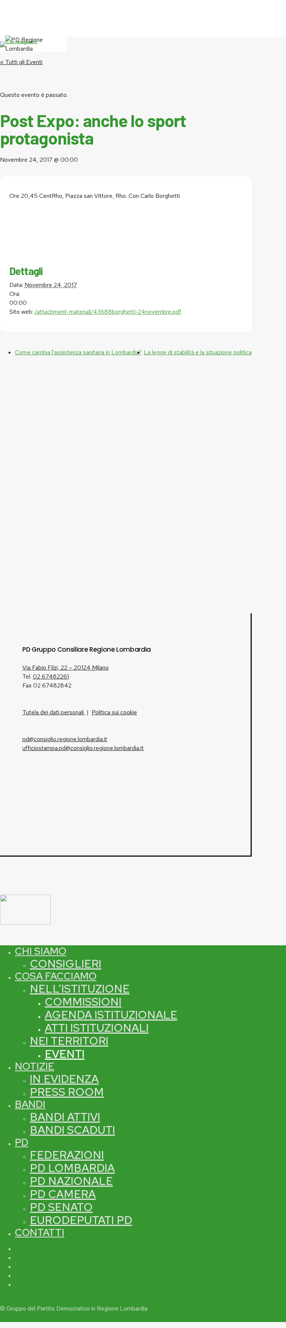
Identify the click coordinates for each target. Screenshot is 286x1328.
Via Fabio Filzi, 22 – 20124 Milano (65, 667)
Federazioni (67, 1154)
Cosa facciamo (55, 976)
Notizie (34, 1066)
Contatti (39, 1232)
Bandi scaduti (72, 1129)
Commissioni (83, 1001)
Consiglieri (65, 963)
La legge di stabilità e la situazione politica (198, 352)
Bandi (30, 1104)
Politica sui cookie (114, 712)
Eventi (65, 1053)
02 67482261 (51, 676)
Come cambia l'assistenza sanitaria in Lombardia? (78, 352)
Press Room (67, 1091)
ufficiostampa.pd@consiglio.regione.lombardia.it (83, 748)
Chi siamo (40, 951)
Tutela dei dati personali (53, 712)
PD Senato (61, 1206)
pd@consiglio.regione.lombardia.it (64, 739)
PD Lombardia (72, 1167)
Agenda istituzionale (111, 1014)
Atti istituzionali (97, 1027)
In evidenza (64, 1078)
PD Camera (63, 1193)
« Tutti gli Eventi (21, 62)
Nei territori (69, 1040)
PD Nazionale (71, 1180)
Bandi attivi (65, 1116)
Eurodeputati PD (81, 1219)
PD (21, 1142)
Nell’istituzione (80, 988)
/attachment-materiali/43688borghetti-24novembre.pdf (108, 312)
